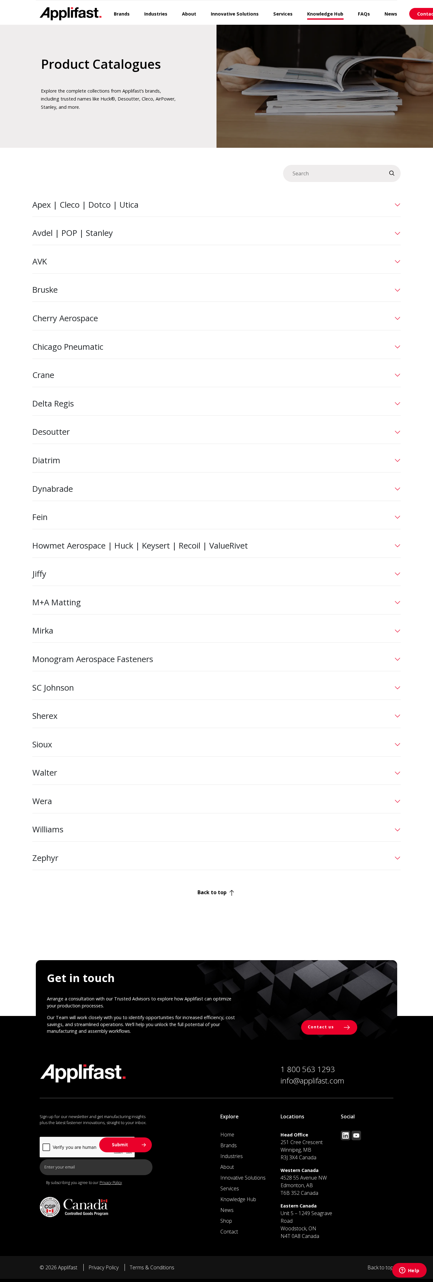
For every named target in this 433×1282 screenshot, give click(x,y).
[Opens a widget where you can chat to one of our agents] (409, 1271)
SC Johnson (53, 687)
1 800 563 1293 (308, 1069)
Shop (226, 1220)
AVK (39, 261)
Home (227, 1134)
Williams (47, 829)
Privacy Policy (111, 1182)
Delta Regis (53, 403)
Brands (228, 1145)
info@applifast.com (312, 1080)
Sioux (42, 744)
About (227, 1166)
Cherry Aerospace (65, 318)
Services (229, 1188)
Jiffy (39, 573)
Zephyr (45, 857)
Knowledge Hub (238, 1199)
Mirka (42, 630)
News (227, 1210)
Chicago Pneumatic (67, 346)
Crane (43, 375)
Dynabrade (52, 488)
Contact (229, 1231)
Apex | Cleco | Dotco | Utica (85, 204)
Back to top (212, 892)
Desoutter (51, 431)
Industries (231, 1156)
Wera (42, 801)
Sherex (44, 715)
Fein (40, 517)
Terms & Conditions (152, 1267)
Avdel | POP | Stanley (72, 232)
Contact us (321, 1027)
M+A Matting (56, 602)
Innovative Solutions (243, 1177)
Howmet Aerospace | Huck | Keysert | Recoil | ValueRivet (140, 545)
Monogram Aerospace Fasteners (92, 659)
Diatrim (46, 460)
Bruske (45, 289)
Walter (44, 772)
